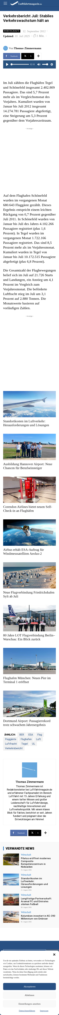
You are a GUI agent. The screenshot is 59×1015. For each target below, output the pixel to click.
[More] (38, 56)
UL (33, 743)
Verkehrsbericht (14, 748)
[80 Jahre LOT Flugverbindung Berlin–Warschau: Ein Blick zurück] (29, 618)
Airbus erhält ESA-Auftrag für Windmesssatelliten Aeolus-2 (23, 551)
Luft (38, 739)
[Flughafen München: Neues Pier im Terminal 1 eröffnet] (29, 661)
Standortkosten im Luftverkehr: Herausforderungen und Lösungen (34, 882)
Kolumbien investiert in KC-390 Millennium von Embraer (38, 917)
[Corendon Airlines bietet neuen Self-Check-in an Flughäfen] (29, 490)
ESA (30, 734)
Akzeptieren (30, 986)
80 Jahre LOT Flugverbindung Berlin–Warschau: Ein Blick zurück (29, 637)
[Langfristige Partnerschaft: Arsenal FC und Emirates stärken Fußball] (11, 900)
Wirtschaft (12, 31)
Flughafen (26, 739)
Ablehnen (29, 995)
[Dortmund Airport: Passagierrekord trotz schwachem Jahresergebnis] (29, 704)
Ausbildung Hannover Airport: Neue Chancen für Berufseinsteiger (27, 466)
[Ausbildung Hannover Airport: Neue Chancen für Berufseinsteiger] (29, 447)
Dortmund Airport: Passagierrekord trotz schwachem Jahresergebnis (27, 723)
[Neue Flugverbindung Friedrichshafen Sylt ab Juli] (29, 575)
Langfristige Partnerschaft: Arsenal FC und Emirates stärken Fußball (36, 901)
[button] (54, 954)
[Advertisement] (29, 159)
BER (21, 734)
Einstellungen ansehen (30, 1004)
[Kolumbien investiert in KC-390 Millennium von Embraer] (11, 917)
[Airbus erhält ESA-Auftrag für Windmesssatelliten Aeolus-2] (29, 532)
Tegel (24, 743)
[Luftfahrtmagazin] (24, 3)
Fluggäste (10, 739)
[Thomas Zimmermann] (6, 48)
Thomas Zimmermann (27, 48)
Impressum (44, 1011)
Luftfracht (11, 743)
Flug (39, 734)
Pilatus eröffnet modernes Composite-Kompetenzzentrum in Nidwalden (36, 862)
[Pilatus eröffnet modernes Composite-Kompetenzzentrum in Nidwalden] (11, 859)
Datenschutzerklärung (27, 1011)
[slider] (20, 64)
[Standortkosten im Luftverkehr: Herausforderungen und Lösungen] (29, 404)
